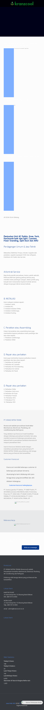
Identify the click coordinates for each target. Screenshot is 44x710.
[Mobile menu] (41, 4)
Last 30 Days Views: (11, 676)
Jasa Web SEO (10, 703)
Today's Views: (9, 661)
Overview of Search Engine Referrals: (17, 680)
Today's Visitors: (10, 666)
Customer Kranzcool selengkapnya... (21, 485)
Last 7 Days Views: (10, 671)
